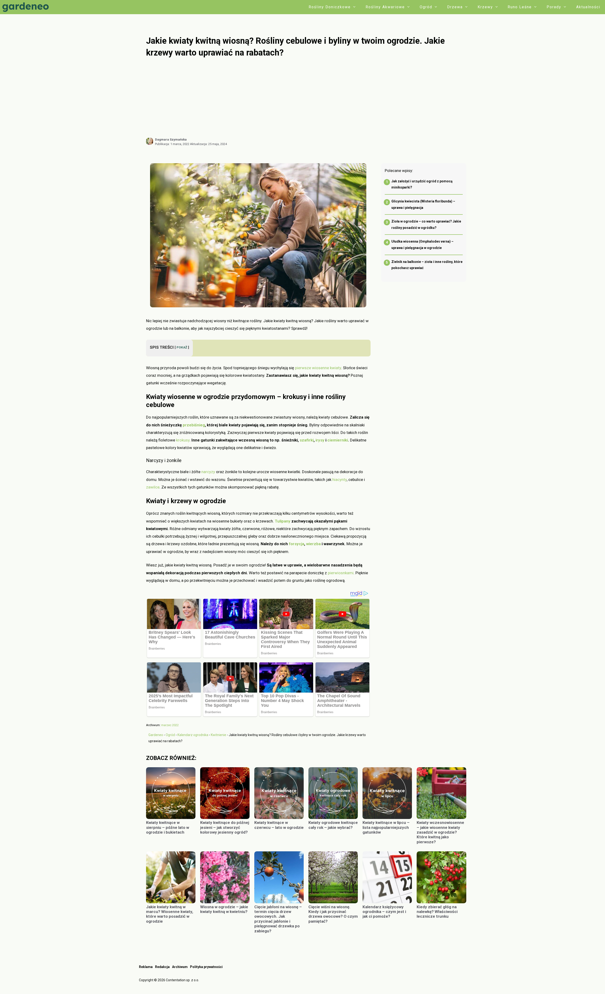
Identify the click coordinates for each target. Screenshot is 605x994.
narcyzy (208, 471)
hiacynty (339, 479)
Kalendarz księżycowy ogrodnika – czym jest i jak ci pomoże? (384, 911)
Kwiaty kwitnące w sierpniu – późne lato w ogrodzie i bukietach (167, 827)
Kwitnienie (218, 735)
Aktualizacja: (208, 144)
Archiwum (180, 967)
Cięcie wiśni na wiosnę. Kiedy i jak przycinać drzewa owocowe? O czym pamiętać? (333, 914)
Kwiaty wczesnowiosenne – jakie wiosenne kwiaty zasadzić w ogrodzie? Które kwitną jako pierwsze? (440, 832)
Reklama (146, 967)
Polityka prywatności (206, 967)
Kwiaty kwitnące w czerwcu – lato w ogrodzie (279, 825)
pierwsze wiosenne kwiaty (318, 367)
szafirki (307, 440)
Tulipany (282, 521)
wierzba (313, 543)
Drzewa (455, 7)
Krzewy (485, 7)
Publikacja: (172, 144)
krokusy (183, 440)
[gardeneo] (26, 7)
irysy (319, 440)
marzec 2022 (170, 725)
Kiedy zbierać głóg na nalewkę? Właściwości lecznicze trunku (437, 911)
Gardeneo (155, 735)
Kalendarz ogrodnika (192, 735)
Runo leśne (520, 7)
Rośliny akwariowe (385, 7)
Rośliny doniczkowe (330, 7)
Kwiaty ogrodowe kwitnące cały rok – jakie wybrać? (333, 825)
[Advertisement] (306, 98)
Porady (554, 7)
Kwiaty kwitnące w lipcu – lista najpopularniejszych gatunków (386, 827)
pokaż (182, 347)
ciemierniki (337, 440)
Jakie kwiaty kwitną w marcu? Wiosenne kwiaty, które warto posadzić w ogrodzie (169, 914)
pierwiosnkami (341, 572)
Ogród (426, 7)
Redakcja (162, 967)
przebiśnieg (194, 425)
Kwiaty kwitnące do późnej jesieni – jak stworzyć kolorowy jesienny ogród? (224, 827)
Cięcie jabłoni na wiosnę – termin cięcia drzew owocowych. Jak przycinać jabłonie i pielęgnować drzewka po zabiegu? (278, 918)
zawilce (153, 487)
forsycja (296, 543)
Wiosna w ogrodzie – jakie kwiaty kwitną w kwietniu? (224, 909)
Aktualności (588, 7)
